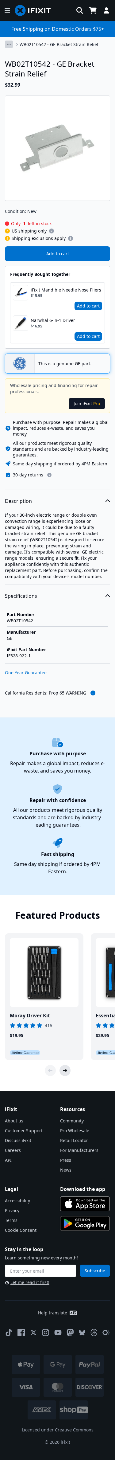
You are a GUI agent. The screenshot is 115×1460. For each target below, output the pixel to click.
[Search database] (79, 10)
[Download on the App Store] (85, 1203)
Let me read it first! (29, 1282)
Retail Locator (74, 1140)
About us (14, 1121)
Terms (11, 1220)
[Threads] (94, 1332)
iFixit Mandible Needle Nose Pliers (66, 290)
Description (18, 501)
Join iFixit (87, 403)
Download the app (82, 1189)
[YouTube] (58, 1332)
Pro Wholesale (74, 1130)
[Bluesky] (82, 1332)
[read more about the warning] (92, 693)
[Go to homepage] (35, 10)
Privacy (12, 1210)
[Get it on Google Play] (85, 1223)
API (8, 1160)
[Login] (106, 10)
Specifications (21, 596)
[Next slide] (65, 1070)
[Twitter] (33, 1332)
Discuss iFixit (18, 1140)
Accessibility (17, 1201)
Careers (13, 1150)
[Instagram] (45, 1332)
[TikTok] (9, 1332)
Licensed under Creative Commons (58, 1430)
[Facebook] (21, 1332)
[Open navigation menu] (7, 10)
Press (65, 1160)
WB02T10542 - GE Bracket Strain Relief (59, 44)
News (65, 1170)
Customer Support (24, 1130)
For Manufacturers (79, 1150)
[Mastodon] (70, 1332)
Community (72, 1121)
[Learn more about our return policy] (49, 475)
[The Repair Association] (106, 1332)
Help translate (52, 1313)
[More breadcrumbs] (9, 44)
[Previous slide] (50, 1070)
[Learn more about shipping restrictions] (51, 231)
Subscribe (95, 1271)
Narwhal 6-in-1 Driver (53, 320)
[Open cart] (93, 10)
